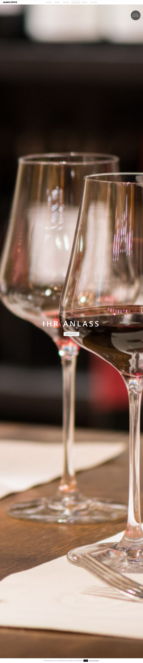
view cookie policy (94, 660)
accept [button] (85, 660)
